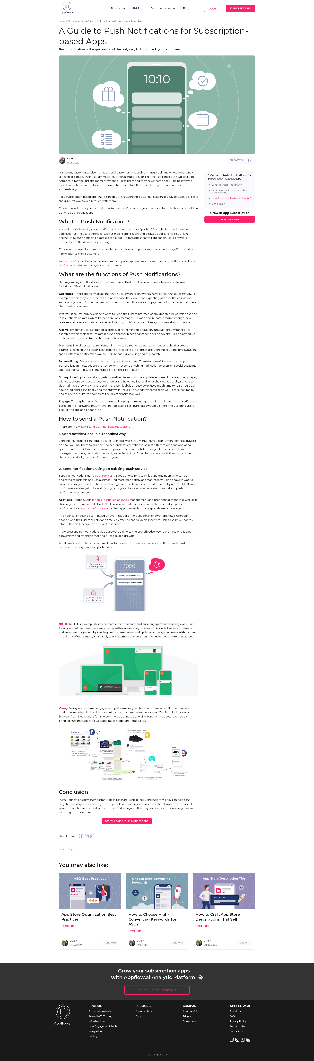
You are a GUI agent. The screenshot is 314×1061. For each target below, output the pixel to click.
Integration (95, 1031)
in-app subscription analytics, (110, 499)
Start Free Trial (240, 8)
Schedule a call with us (157, 990)
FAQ (232, 1016)
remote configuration (93, 508)
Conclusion (218, 203)
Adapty (187, 1016)
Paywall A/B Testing (100, 1016)
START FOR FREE (229, 219)
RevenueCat (190, 1011)
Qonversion (190, 1021)
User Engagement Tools (102, 1026)
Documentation (145, 1011)
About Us (235, 1011)
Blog (186, 8)
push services (103, 475)
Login (213, 8)
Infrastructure (96, 1021)
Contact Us (236, 1031)
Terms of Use (237, 1026)
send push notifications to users (109, 426)
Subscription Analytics (101, 1011)
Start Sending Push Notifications (126, 821)
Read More (68, 925)
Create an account (146, 543)
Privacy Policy (238, 1021)
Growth (79, 21)
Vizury (63, 708)
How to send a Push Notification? (232, 198)
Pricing (137, 8)
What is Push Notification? (228, 184)
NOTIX (63, 624)
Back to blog (66, 849)
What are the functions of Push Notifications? (230, 191)
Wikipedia (82, 229)
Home (62, 21)
